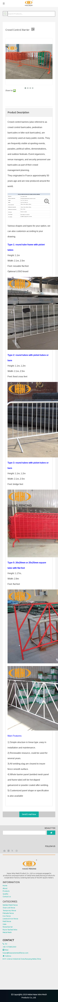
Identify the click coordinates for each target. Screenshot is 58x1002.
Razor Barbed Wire (10, 930)
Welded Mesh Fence (10, 905)
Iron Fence (7, 916)
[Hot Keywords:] (5, 13)
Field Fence (7, 921)
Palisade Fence (8, 913)
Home (5, 885)
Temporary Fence (9, 910)
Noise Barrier (8, 927)
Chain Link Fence (9, 908)
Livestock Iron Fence (10, 919)
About (5, 888)
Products (6, 891)
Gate (4, 924)
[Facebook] (4, 850)
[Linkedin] (8, 850)
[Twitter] (12, 850)
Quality (5, 894)
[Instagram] (16, 850)
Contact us (7, 896)
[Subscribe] (51, 833)
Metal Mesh (7, 932)
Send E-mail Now (29, 814)
